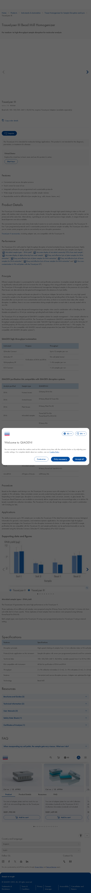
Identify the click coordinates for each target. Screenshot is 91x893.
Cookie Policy (54, 452)
